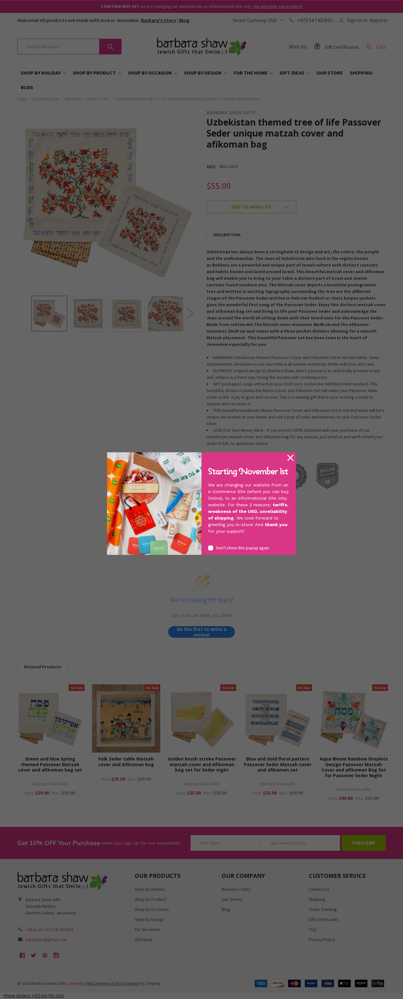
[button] (290, 457)
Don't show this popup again (242, 547)
